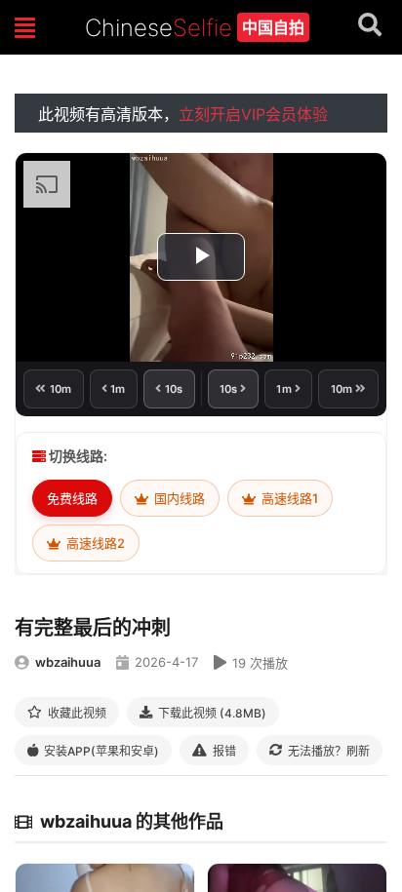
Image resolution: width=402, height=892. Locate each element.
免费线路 (72, 498)
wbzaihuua (67, 662)
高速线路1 (288, 498)
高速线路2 (94, 543)
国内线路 (178, 498)
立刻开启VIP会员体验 (253, 114)
